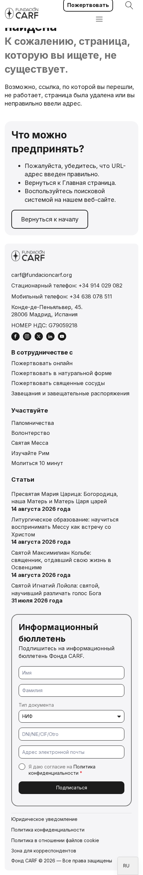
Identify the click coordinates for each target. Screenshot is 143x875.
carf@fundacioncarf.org (41, 275)
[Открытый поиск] (129, 5)
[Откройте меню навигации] (99, 20)
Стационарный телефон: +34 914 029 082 (66, 285)
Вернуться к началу (49, 219)
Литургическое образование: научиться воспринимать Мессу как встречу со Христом (64, 527)
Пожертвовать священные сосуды (58, 383)
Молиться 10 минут (37, 463)
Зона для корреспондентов (43, 850)
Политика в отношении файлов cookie (55, 840)
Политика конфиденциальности (47, 830)
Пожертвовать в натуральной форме (61, 373)
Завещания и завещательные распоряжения (70, 393)
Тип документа (36, 705)
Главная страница (88, 182)
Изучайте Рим (30, 453)
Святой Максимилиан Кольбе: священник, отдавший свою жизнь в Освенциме (61, 560)
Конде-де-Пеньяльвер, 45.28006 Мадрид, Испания (46, 311)
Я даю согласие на (62, 770)
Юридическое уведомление (44, 819)
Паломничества (32, 423)
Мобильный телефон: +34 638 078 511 (61, 296)
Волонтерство (30, 433)
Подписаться (71, 787)
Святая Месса (29, 442)
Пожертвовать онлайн (41, 363)
